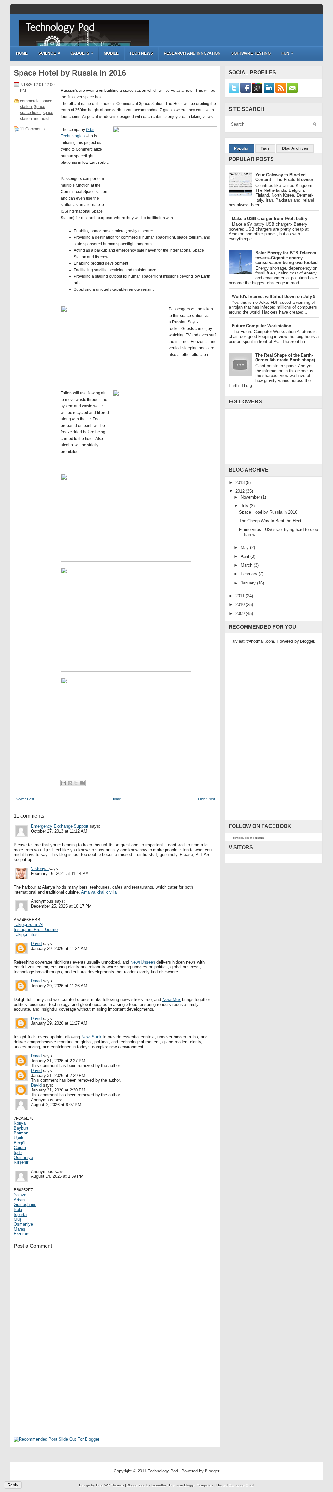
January (249, 583)
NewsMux (171, 999)
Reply (12, 1485)
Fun (287, 53)
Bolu (18, 1209)
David (36, 943)
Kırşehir (21, 1162)
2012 (240, 491)
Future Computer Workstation (261, 325)
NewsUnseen (142, 962)
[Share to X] (76, 783)
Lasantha (158, 1485)
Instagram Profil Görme (36, 929)
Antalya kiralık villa (99, 892)
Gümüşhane (25, 1204)
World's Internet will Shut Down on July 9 (273, 296)
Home (22, 53)
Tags (265, 148)
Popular (241, 148)
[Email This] (63, 783)
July (245, 505)
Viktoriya (40, 868)
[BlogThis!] (70, 783)
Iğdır (18, 1152)
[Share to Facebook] (82, 783)
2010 (240, 604)
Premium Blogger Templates (191, 1485)
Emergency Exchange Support (59, 826)
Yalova (20, 1194)
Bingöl (19, 1142)
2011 (240, 595)
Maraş (19, 1229)
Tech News (141, 53)
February (250, 573)
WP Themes (114, 1485)
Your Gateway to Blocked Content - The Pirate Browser (284, 177)
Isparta (20, 1214)
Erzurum (22, 1234)
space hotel (30, 112)
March (247, 565)
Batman (21, 1133)
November (251, 497)
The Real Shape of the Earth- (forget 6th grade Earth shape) (285, 357)
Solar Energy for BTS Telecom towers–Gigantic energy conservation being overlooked (286, 257)
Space (39, 107)
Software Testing (251, 53)
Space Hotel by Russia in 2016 (70, 73)
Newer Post (25, 799)
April (245, 556)
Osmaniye (23, 1157)
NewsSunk (91, 1037)
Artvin (19, 1199)
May (245, 547)
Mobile (111, 53)
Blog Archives (295, 148)
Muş (18, 1219)
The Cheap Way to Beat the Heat (270, 520)
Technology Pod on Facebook (248, 838)
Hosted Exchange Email (235, 1485)
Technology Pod (59, 27)
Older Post (206, 799)
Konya (20, 1123)
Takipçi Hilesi (26, 934)
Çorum (20, 1147)
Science (49, 53)
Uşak (18, 1137)
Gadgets (82, 53)
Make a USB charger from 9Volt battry (269, 218)
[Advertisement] (62, 1392)
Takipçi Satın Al (28, 924)
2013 (240, 482)
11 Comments (32, 129)
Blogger (307, 641)
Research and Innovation (192, 53)
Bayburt (21, 1128)
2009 (240, 613)
